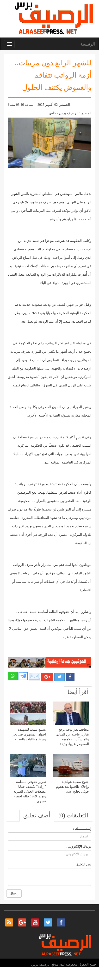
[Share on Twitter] (59, 677)
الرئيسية (87, 44)
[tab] (78, 692)
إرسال (14, 893)
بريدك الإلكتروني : (78, 846)
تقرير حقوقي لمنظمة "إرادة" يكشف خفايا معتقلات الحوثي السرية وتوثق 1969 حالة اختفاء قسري (29, 791)
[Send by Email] (34, 676)
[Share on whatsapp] (13, 676)
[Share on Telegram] (23, 676)
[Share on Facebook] (70, 677)
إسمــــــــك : (82, 828)
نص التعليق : (82, 864)
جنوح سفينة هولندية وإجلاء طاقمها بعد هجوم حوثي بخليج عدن (72, 786)
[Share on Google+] (47, 677)
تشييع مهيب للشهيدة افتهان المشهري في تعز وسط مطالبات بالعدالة (29, 734)
